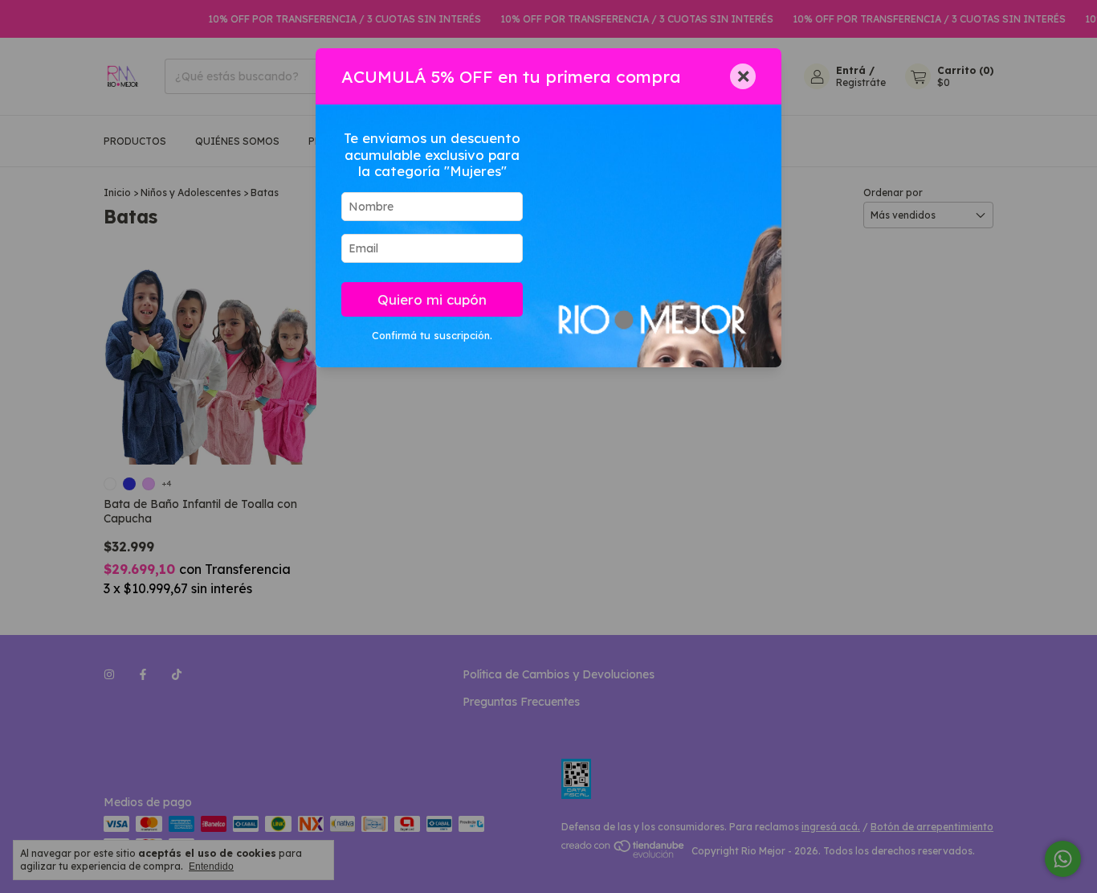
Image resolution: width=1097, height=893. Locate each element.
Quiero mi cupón (432, 299)
